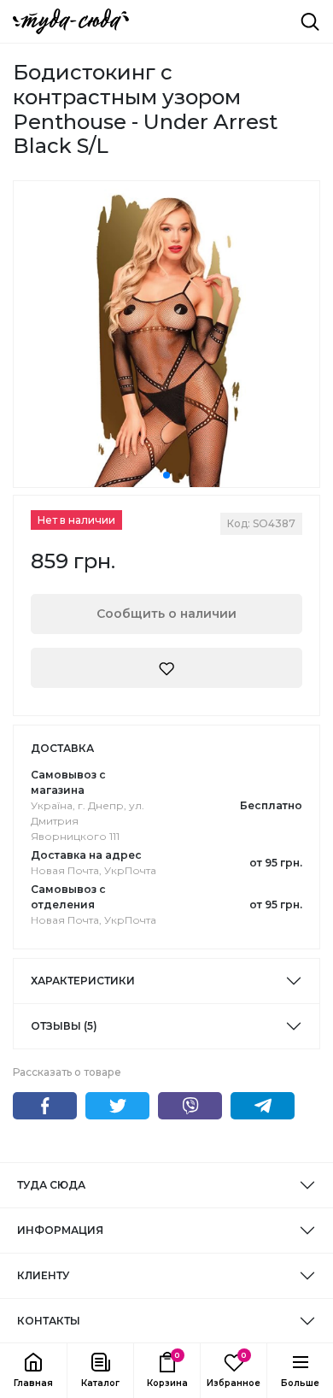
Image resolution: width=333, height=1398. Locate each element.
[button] (100, 1370)
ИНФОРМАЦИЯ (60, 1230)
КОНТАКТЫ (48, 1320)
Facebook (45, 1105)
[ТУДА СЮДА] (71, 21)
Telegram (263, 1105)
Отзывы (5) (64, 1025)
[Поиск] (310, 21)
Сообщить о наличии (166, 613)
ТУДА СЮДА (51, 1184)
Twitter (117, 1105)
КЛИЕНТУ (43, 1275)
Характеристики (83, 980)
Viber (190, 1105)
